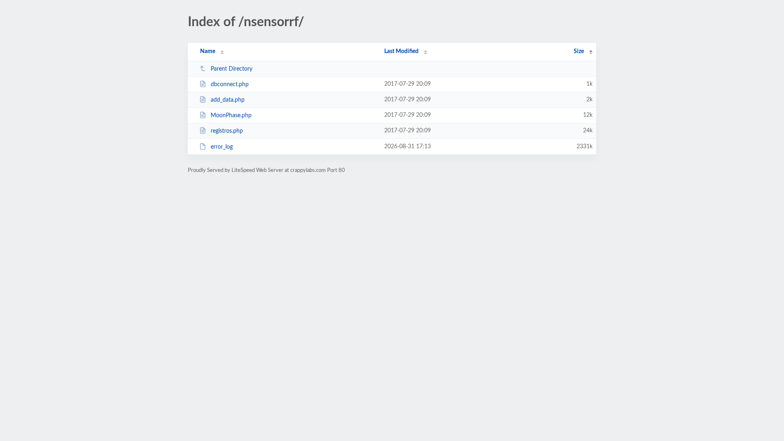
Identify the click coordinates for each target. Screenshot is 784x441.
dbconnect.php (230, 84)
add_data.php (228, 100)
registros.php (227, 131)
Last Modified (401, 51)
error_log (222, 147)
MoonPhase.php (231, 115)
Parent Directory (231, 69)
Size (579, 51)
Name (207, 51)
